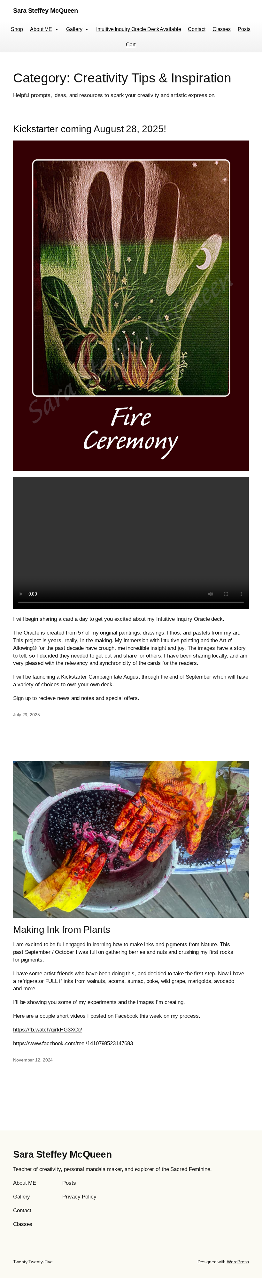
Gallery (74, 29)
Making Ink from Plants (61, 929)
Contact (196, 29)
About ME (41, 29)
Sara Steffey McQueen (45, 10)
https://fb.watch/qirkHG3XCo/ (47, 1030)
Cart (130, 44)
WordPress (238, 1261)
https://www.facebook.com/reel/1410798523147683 (73, 1043)
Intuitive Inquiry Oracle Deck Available (138, 29)
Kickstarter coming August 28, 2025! (89, 129)
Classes (221, 29)
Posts (244, 29)
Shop (17, 29)
